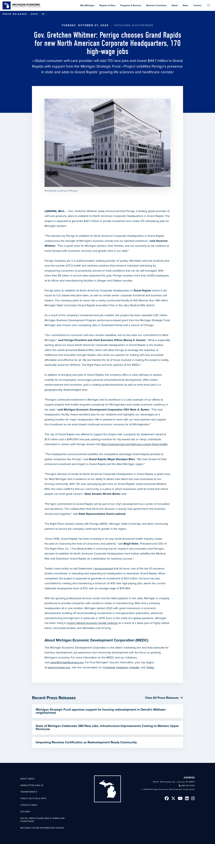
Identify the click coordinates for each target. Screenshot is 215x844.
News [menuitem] (185, 5)
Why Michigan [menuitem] (87, 5)
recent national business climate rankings (92, 623)
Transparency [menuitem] (29, 792)
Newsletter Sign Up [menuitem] (32, 785)
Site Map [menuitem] (25, 811)
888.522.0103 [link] (188, 785)
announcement (104, 568)
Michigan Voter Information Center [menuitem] (42, 828)
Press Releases (15, 14)
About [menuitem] (175, 5)
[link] (21, 5)
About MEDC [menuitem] (27, 779)
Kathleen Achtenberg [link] (134, 25)
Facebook (109, 667)
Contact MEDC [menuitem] (29, 805)
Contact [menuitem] (197, 5)
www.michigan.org (59, 667)
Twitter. (150, 667)
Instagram (122, 667)
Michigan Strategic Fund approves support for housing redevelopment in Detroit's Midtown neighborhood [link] (101, 711)
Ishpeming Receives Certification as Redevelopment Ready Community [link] (86, 742)
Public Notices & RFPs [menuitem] (33, 798)
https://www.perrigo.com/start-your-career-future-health (134, 444)
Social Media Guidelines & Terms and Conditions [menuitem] (42, 820)
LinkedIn (134, 667)
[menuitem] (209, 5)
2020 (34, 14)
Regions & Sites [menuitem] (107, 5)
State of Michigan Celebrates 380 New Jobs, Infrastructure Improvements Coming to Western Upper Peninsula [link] (107, 727)
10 (43, 14)
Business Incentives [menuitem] (156, 5)
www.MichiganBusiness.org (66, 662)
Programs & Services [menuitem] (130, 5)
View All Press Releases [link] (162, 698)
